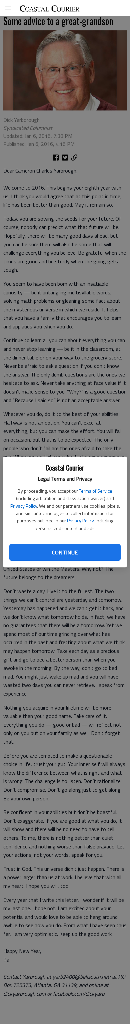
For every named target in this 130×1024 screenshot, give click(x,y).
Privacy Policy (23, 505)
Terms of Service (95, 490)
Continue (65, 552)
